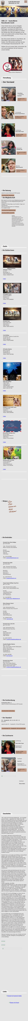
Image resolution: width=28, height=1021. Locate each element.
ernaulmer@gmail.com (11, 578)
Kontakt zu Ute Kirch (21, 99)
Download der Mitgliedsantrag (8, 210)
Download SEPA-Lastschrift (8, 212)
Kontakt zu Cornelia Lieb (21, 153)
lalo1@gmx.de (9, 655)
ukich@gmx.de (10, 619)
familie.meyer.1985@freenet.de (13, 598)
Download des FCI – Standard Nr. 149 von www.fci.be (13, 728)
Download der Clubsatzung (8, 195)
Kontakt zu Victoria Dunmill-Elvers (19, 117)
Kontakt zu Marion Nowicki (21, 171)
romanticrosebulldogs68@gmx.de (13, 639)
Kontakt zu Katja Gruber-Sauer (19, 135)
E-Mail (4, 278)
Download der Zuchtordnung (8, 710)
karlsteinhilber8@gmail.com (12, 557)
